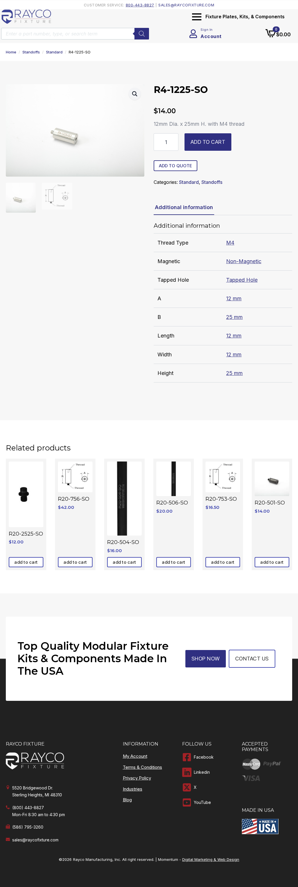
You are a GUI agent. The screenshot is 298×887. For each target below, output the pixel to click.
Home (11, 52)
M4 (230, 243)
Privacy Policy (137, 778)
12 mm (234, 298)
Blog (127, 799)
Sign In (207, 30)
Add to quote (175, 165)
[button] (135, 94)
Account (211, 36)
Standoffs (31, 52)
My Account (135, 756)
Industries (132, 789)
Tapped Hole (242, 280)
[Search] (141, 33)
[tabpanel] (223, 302)
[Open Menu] (196, 16)
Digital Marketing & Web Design (210, 859)
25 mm (234, 317)
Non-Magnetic (243, 261)
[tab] (184, 207)
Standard (54, 52)
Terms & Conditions (142, 767)
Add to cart (208, 142)
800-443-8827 (140, 5)
